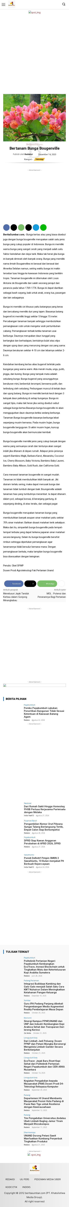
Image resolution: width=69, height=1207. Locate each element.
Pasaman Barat (30, 820)
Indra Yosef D (29, 815)
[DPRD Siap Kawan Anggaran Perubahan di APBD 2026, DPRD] (12, 843)
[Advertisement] (34, 54)
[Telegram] (36, 227)
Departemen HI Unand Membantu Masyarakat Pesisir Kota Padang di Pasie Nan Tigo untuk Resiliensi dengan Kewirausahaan (44, 1102)
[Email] (28, 227)
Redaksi (29, 154)
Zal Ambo (27, 1033)
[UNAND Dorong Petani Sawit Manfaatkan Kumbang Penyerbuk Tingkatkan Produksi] (12, 1138)
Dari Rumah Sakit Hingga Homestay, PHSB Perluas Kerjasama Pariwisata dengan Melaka (44, 809)
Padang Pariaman (31, 980)
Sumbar (27, 1000)
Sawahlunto (29, 855)
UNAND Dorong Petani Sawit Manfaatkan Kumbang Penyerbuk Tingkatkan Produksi (43, 1138)
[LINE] (43, 227)
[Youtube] (56, 4)
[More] (61, 583)
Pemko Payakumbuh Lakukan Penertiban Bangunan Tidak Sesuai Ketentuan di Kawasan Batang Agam (44, 712)
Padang (27, 1095)
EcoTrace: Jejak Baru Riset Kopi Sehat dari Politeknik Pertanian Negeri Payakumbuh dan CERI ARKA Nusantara (44, 1065)
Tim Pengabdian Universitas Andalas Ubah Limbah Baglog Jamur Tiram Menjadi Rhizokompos (45, 1121)
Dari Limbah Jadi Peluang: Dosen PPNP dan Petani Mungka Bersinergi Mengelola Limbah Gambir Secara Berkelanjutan (45, 1045)
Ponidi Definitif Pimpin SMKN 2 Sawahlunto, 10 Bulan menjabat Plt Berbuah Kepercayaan (44, 861)
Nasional (27, 803)
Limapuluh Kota (30, 1038)
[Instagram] (47, 4)
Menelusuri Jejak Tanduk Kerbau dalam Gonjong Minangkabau (16, 597)
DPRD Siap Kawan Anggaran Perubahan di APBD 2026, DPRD (42, 842)
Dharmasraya (29, 1132)
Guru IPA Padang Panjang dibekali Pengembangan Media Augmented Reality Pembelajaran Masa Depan (44, 1006)
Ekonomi (27, 1018)
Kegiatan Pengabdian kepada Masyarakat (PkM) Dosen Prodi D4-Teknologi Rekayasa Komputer (44, 1083)
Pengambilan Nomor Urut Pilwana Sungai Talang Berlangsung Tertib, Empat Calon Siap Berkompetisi (43, 826)
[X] (51, 4)
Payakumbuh (29, 705)
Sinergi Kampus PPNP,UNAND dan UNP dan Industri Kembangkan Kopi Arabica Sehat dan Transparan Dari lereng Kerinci (44, 1025)
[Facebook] (42, 4)
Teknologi (39, 159)
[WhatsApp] (21, 227)
